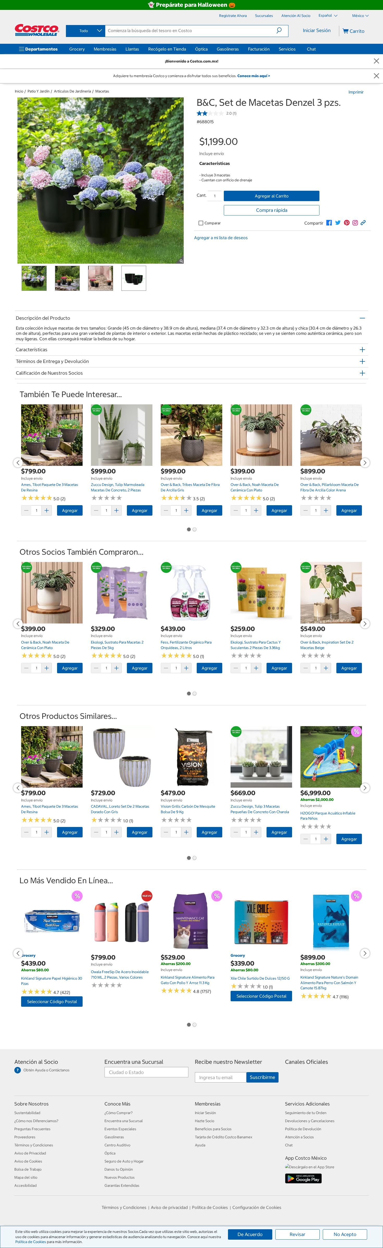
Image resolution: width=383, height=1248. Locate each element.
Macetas (102, 91)
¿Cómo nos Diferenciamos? (36, 1121)
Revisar (297, 1234)
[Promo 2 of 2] (194, 530)
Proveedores (24, 1137)
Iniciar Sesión (317, 30)
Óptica (201, 49)
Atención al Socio (36, 1061)
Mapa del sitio (25, 1177)
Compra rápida (271, 210)
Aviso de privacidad (169, 1207)
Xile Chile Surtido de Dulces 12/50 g (260, 978)
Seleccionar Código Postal (52, 1001)
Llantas (132, 49)
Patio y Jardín (39, 91)
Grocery (77, 49)
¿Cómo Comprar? (118, 1112)
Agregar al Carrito (272, 196)
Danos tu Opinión (118, 1169)
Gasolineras (228, 49)
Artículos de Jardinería (72, 91)
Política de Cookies (30, 1241)
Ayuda (200, 1145)
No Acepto (345, 1234)
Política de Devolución (303, 1129)
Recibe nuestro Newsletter (228, 1061)
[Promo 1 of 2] (189, 530)
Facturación (259, 49)
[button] (282, 30)
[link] (329, 222)
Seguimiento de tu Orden (305, 1112)
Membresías (105, 49)
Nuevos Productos (119, 1177)
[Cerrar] (376, 61)
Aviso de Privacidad (30, 1153)
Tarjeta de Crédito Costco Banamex (223, 1137)
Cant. (202, 195)
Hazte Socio (204, 1121)
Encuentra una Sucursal (133, 1061)
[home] (37, 29)
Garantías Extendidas (121, 1185)
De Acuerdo (250, 1234)
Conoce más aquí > (253, 75)
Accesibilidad (25, 1185)
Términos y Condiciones (33, 1145)
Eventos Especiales (120, 1129)
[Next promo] (365, 463)
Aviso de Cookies (28, 1161)
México (358, 15)
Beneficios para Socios (213, 1129)
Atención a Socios (299, 1137)
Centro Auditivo (117, 1145)
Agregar (70, 510)
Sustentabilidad (27, 1112)
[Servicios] (297, 49)
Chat (311, 49)
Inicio (19, 91)
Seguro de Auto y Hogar (124, 1161)
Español (326, 15)
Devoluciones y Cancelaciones (310, 1121)
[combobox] (85, 31)
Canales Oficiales (306, 1061)
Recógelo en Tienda (167, 49)
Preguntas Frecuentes (32, 1129)
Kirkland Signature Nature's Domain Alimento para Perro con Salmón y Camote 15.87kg (329, 982)
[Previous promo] (18, 463)
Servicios (287, 49)
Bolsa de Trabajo (27, 1169)
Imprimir (356, 92)
